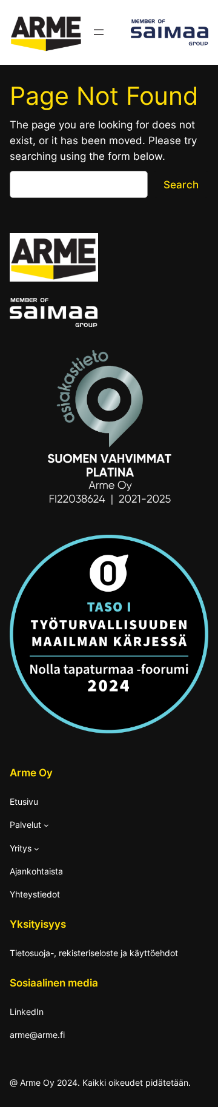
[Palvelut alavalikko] (46, 825)
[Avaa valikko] (98, 32)
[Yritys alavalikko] (36, 848)
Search (181, 185)
